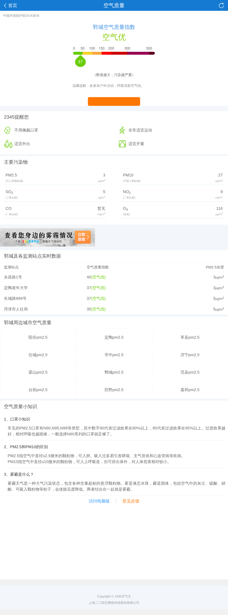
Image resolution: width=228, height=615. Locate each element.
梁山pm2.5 (38, 372)
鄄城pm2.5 (114, 372)
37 (89, 288)
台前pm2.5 (38, 390)
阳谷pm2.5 (38, 337)
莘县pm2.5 (190, 337)
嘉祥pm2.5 (190, 390)
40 (89, 277)
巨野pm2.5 (114, 390)
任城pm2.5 (38, 355)
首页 (12, 5)
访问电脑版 (99, 501)
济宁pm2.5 (190, 355)
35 (89, 309)
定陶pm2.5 (114, 337)
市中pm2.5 (114, 355)
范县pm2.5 (190, 372)
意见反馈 (130, 501)
